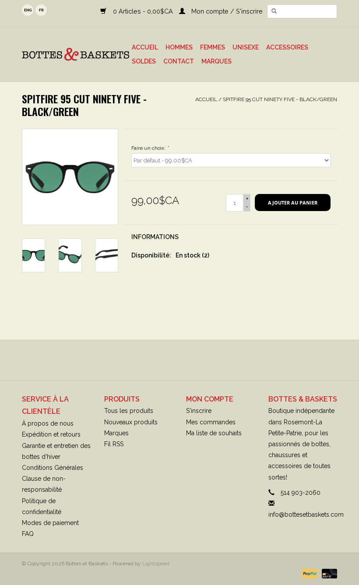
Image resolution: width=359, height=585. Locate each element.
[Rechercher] (274, 11)
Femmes (212, 47)
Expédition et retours (51, 434)
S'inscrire (198, 410)
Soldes (144, 61)
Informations (155, 236)
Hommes (179, 47)
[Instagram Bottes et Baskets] (187, 360)
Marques (216, 61)
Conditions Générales (52, 467)
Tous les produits (128, 410)
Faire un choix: (150, 148)
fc (41, 10)
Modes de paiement (50, 522)
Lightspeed (155, 563)
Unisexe (245, 47)
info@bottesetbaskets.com (306, 514)
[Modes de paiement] (309, 573)
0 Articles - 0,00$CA (142, 11)
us (27, 10)
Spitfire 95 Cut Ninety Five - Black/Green (280, 99)
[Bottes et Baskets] (75, 54)
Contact (178, 61)
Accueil (145, 47)
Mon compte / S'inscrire (226, 11)
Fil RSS (113, 444)
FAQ (28, 533)
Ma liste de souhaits (214, 433)
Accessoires (287, 47)
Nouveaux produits (131, 422)
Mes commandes (211, 422)
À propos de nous (48, 423)
